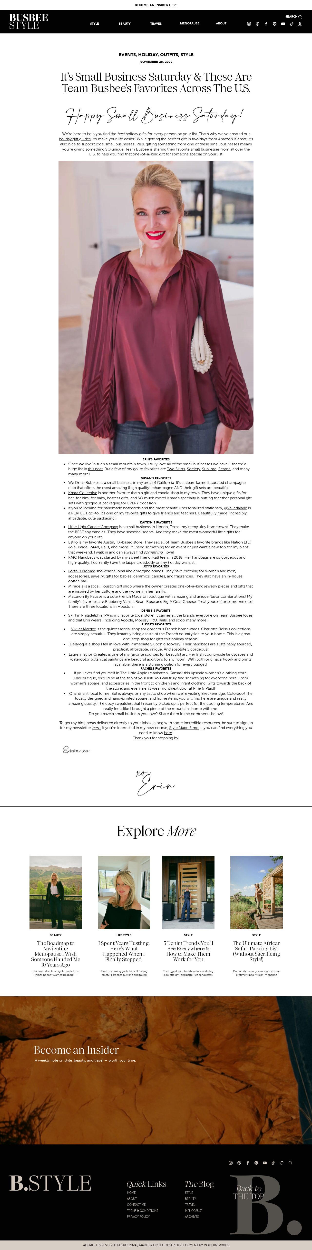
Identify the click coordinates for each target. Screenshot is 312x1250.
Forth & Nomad (81, 571)
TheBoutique (85, 678)
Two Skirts (176, 469)
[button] (155, 23)
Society (193, 469)
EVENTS (127, 55)
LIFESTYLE (124, 935)
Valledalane (237, 508)
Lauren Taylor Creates (88, 654)
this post (95, 469)
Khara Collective (82, 493)
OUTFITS (169, 55)
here (168, 733)
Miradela (75, 586)
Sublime (209, 469)
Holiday (148, 55)
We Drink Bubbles (83, 482)
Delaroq (77, 644)
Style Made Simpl (184, 728)
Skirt (72, 615)
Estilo (73, 542)
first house (163, 1245)
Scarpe (224, 469)
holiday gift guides (75, 139)
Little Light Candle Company (93, 527)
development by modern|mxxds (202, 1245)
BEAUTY (56, 935)
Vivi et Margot (83, 629)
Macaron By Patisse (85, 596)
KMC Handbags (81, 557)
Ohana (75, 693)
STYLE (187, 55)
